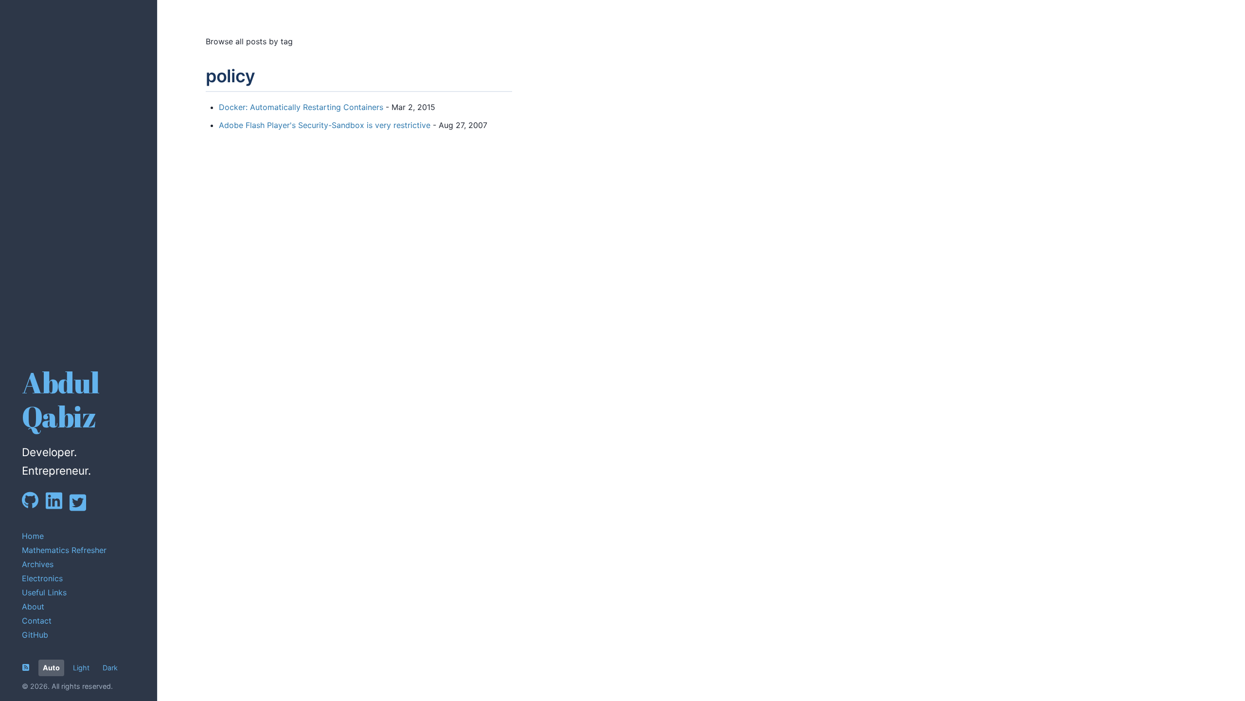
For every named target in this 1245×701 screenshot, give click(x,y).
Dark (110, 668)
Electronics (42, 578)
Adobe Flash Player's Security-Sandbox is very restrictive (324, 125)
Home (33, 536)
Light (81, 668)
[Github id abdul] (34, 506)
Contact (37, 621)
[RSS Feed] (26, 668)
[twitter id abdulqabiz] (81, 509)
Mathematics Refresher (64, 550)
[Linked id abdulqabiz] (58, 507)
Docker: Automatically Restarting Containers (301, 107)
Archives (37, 564)
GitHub (35, 635)
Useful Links (44, 592)
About (33, 606)
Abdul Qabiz (60, 399)
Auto (51, 668)
